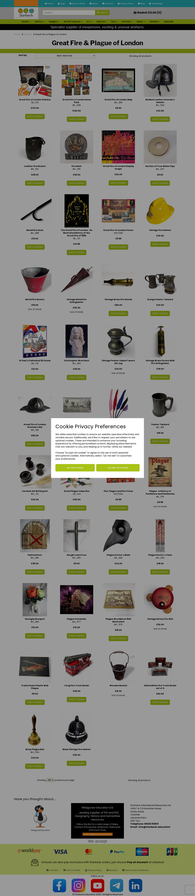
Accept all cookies (117, 467)
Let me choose (75, 467)
